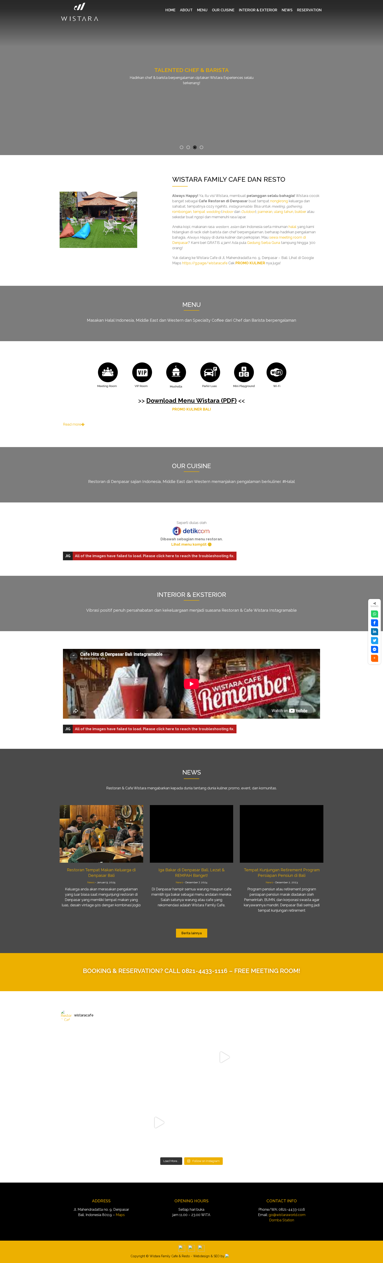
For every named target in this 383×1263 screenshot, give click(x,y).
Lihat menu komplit (189, 544)
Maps (120, 1215)
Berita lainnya (192, 933)
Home (170, 10)
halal (292, 227)
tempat (206, 212)
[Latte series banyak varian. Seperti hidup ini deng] (93, 1122)
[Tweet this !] (374, 640)
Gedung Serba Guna (263, 243)
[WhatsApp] (374, 613)
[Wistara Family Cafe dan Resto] (98, 219)
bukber (300, 212)
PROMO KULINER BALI (191, 409)
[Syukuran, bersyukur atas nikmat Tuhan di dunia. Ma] (224, 1057)
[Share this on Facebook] (374, 622)
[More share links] (374, 658)
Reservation (309, 10)
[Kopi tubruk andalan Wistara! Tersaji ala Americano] (289, 1122)
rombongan (182, 212)
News (287, 10)
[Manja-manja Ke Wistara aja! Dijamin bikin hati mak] (289, 1057)
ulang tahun (283, 212)
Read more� (74, 424)
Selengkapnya (191, 90)
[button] (181, 147)
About (186, 10)
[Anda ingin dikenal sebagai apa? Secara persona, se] (93, 1057)
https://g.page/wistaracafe (204, 263)
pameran (265, 212)
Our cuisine (223, 10)
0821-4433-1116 (204, 971)
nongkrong (279, 201)
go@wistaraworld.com (287, 1215)
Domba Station (281, 1220)
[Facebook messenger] (374, 649)
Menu (202, 10)
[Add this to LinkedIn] (374, 631)
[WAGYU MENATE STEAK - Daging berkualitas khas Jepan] (158, 1057)
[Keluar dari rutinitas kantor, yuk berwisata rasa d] (224, 1122)
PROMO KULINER (250, 263)
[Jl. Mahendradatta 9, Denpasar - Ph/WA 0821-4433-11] (158, 1122)
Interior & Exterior (258, 10)
